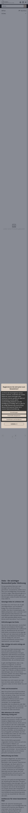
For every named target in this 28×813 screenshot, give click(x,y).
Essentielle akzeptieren (14, 416)
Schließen (15, 424)
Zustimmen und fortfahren (14, 419)
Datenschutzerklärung (12, 409)
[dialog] (14, 406)
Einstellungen (14, 412)
